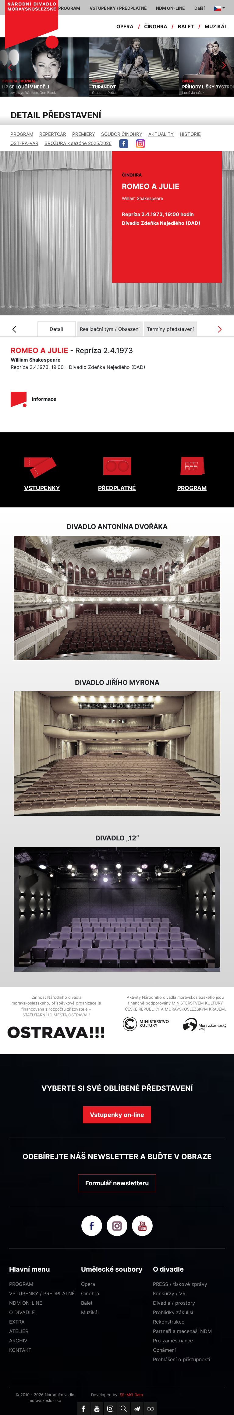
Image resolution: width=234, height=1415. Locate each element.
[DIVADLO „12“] (117, 909)
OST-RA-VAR (24, 143)
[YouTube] (97, 1409)
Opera (88, 1284)
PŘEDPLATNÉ (117, 488)
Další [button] (199, 8)
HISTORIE (190, 134)
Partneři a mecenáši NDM (182, 1331)
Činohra (90, 1293)
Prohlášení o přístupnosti (181, 1359)
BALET (186, 26)
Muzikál (90, 1312)
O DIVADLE (22, 1312)
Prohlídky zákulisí (173, 1312)
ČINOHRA (155, 26)
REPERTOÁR (52, 134)
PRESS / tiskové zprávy (180, 1284)
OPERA (124, 26)
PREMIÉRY (83, 134)
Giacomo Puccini (16, 93)
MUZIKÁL (216, 26)
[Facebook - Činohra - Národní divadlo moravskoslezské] (123, 143)
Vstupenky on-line (117, 1114)
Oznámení (164, 1350)
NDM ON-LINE (25, 1303)
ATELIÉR (18, 1331)
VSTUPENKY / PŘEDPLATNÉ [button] (118, 8)
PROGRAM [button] (69, 8)
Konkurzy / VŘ (169, 1293)
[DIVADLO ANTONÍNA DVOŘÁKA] (117, 598)
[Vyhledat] (124, 1409)
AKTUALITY (161, 134)
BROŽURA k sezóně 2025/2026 (78, 143)
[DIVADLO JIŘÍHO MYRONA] (117, 753)
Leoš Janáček (104, 93)
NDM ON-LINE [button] (170, 8)
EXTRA (17, 1322)
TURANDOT (15, 86)
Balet (87, 1303)
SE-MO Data (131, 1394)
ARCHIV (18, 1341)
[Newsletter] (137, 1409)
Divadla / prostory (174, 1303)
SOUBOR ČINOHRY (121, 134)
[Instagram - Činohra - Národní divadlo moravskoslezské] (140, 143)
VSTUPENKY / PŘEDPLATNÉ (42, 1293)
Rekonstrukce (168, 1322)
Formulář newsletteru (117, 1183)
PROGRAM (21, 134)
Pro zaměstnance (173, 1341)
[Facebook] (83, 1409)
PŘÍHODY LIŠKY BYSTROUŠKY (124, 86)
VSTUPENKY (42, 488)
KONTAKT (20, 1350)
